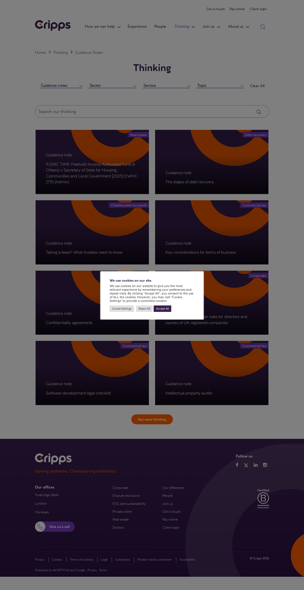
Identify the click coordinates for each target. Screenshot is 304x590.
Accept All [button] (162, 308)
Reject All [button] (144, 308)
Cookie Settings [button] (122, 308)
